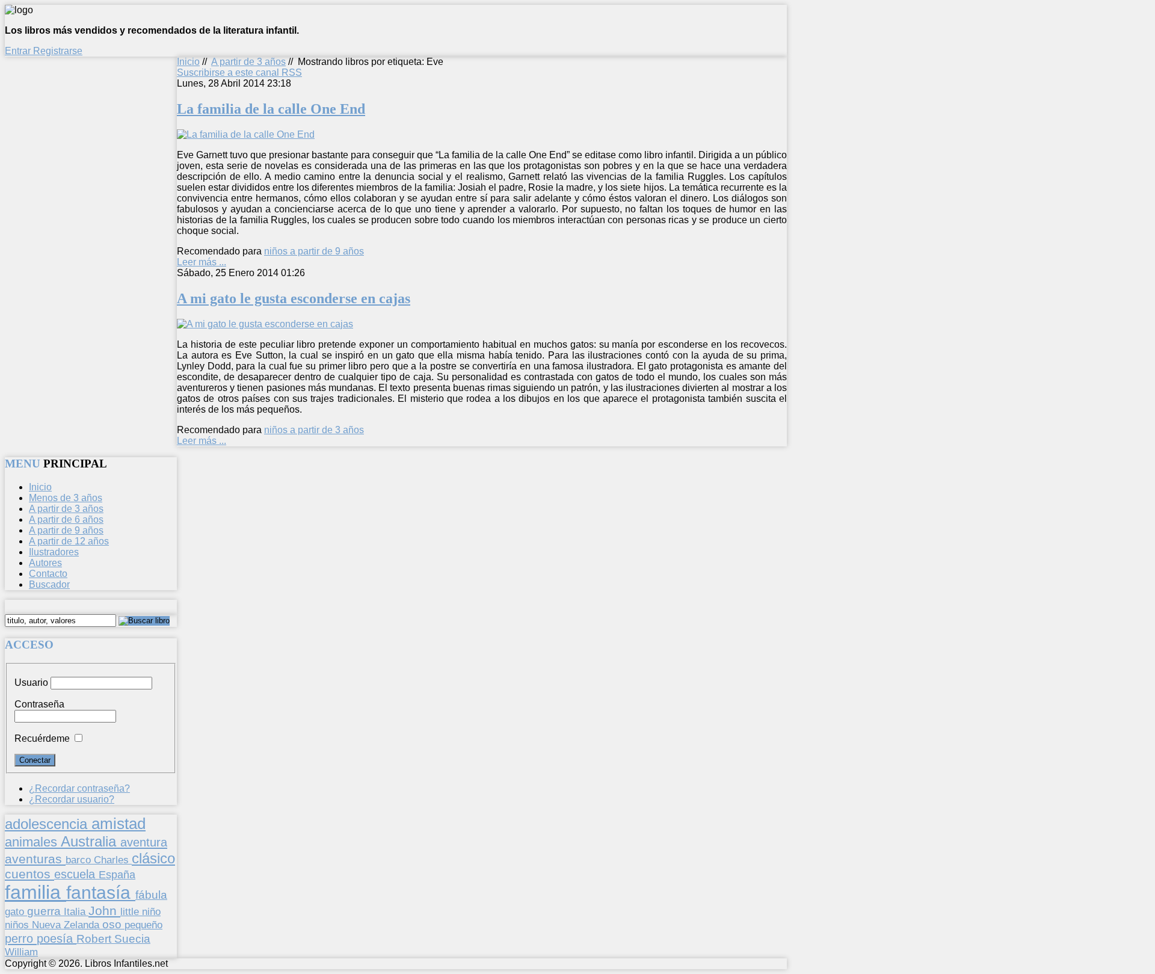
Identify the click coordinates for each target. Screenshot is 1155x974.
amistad (118, 824)
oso (113, 924)
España (117, 875)
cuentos (29, 874)
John (104, 910)
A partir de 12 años (69, 541)
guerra (45, 911)
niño (151, 911)
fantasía (100, 892)
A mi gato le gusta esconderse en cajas (293, 298)
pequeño (143, 925)
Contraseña (39, 704)
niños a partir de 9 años (314, 251)
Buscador (49, 584)
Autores (45, 563)
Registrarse (57, 51)
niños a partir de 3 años (314, 430)
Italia (76, 911)
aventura (143, 842)
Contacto (48, 574)
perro (21, 938)
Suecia (132, 938)
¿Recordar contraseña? (79, 788)
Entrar (19, 51)
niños (18, 925)
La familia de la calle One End (271, 109)
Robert (95, 938)
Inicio (188, 62)
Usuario (31, 682)
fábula (151, 895)
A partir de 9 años (66, 530)
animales (33, 841)
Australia (90, 841)
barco (80, 860)
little (131, 911)
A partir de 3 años (248, 62)
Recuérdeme (42, 738)
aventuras (35, 859)
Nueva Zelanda (67, 925)
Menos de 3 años (65, 498)
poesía (56, 938)
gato (16, 911)
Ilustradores (54, 552)
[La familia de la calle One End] (246, 134)
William (21, 952)
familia (35, 892)
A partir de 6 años (66, 519)
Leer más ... (201, 262)
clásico (153, 858)
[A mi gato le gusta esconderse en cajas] (265, 324)
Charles (113, 860)
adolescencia (48, 824)
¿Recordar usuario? (71, 799)
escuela (76, 874)
